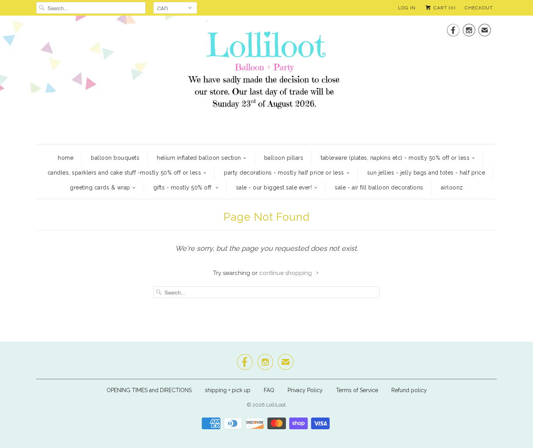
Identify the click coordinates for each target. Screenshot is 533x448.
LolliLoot (276, 405)
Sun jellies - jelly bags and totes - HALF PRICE (426, 173)
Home (65, 158)
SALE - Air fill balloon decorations (379, 187)
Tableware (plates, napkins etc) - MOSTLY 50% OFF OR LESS (395, 158)
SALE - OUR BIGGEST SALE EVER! (274, 187)
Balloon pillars (284, 158)
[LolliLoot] (266, 78)
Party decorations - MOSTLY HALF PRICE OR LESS (284, 173)
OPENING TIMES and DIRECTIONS (149, 390)
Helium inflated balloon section (199, 158)
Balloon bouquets (115, 158)
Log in (407, 8)
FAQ (269, 390)
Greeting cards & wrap (100, 187)
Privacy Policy (305, 390)
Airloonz (452, 187)
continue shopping (286, 273)
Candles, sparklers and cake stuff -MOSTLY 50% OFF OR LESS (124, 173)
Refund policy (409, 390)
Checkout (479, 8)
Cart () (443, 8)
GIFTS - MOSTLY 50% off (183, 187)
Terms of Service (357, 390)
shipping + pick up (228, 390)
